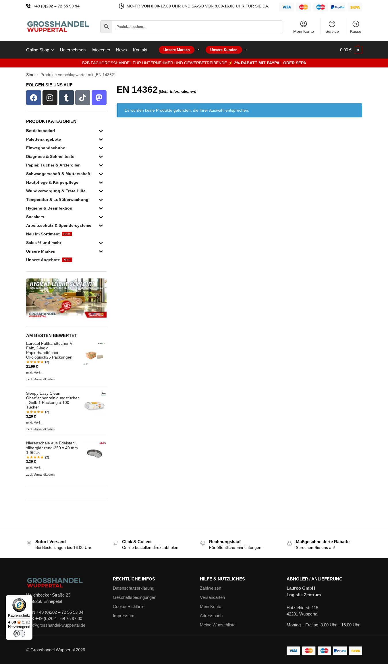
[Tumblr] (66, 97)
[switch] (19, 633)
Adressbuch (211, 615)
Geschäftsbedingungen (134, 597)
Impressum (123, 615)
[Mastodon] (99, 97)
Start (30, 75)
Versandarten (212, 597)
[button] (351, 50)
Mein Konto (303, 31)
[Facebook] (33, 97)
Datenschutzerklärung (133, 588)
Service (332, 31)
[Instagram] (50, 97)
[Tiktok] (82, 97)
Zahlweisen (210, 588)
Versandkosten (44, 379)
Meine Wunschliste (217, 624)
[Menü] (29, 598)
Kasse (355, 31)
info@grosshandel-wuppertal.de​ (55, 625)
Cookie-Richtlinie (128, 606)
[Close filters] (108, 86)
